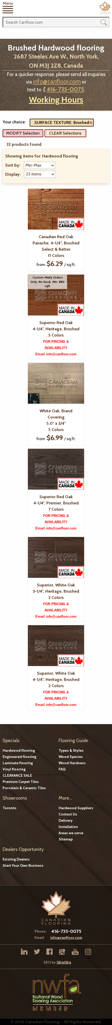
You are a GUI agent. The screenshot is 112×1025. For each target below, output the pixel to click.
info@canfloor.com (57, 81)
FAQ (62, 769)
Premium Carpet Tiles (21, 781)
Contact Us (68, 814)
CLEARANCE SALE (17, 775)
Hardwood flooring (19, 750)
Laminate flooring (18, 763)
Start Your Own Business (23, 865)
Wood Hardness (72, 763)
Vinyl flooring (14, 769)
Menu (8, 3)
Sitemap (66, 839)
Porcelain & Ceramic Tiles (24, 788)
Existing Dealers (16, 859)
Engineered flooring (19, 756)
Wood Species (71, 756)
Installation (68, 826)
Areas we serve (71, 833)
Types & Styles (71, 750)
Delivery (66, 820)
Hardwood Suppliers (76, 808)
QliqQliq (64, 962)
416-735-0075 (65, 89)
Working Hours (56, 99)
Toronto (9, 808)
